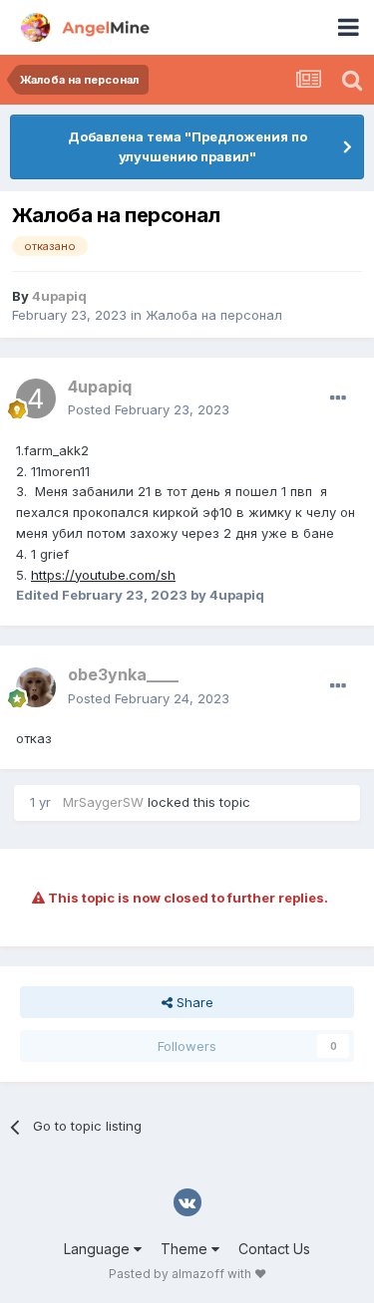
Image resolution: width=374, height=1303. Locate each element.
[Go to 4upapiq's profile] (36, 398)
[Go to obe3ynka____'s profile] (36, 687)
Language (99, 1248)
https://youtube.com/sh (103, 575)
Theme (186, 1248)
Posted (148, 409)
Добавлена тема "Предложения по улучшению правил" (187, 146)
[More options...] (338, 398)
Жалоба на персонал (214, 315)
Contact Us (274, 1248)
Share (193, 1002)
